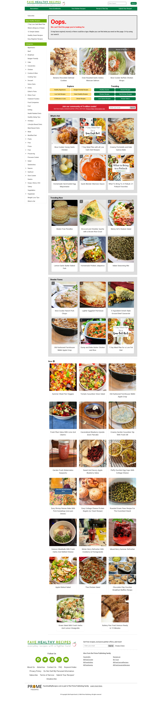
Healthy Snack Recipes (35, 35)
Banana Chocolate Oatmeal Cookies (63, 79)
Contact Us (51, 667)
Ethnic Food (31, 95)
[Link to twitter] (45, 659)
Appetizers (31, 47)
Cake (29, 62)
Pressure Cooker (33, 157)
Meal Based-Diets (34, 128)
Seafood (30, 172)
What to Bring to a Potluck (36, 28)
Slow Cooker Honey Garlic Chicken (64, 148)
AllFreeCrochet (88, 660)
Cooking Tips (32, 77)
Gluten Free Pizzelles (64, 229)
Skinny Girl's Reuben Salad (121, 229)
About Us (31, 667)
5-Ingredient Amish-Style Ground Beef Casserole (121, 312)
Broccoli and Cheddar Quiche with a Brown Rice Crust (92, 230)
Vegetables (31, 190)
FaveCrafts (86, 657)
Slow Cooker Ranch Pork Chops (64, 312)
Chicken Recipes (104, 94)
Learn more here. (96, 686)
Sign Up (132, 107)
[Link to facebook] (38, 659)
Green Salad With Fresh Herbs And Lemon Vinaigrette (70, 626)
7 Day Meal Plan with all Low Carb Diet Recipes (93, 148)
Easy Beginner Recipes (35, 39)
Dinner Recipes (81, 99)
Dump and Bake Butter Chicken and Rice (93, 348)
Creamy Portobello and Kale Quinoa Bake (121, 148)
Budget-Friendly (33, 58)
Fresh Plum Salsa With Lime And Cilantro (63, 433)
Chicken (30, 69)
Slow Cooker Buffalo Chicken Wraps (121, 79)
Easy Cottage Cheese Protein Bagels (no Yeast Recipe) (92, 509)
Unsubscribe (51, 679)
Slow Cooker (32, 175)
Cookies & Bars (33, 73)
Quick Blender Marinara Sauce (92, 184)
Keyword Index (70, 667)
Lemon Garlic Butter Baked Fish (64, 267)
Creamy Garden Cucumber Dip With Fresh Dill (122, 433)
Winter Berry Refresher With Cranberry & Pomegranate (93, 550)
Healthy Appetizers (60, 90)
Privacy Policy (90, 109)
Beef (29, 51)
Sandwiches (32, 165)
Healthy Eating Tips (34, 117)
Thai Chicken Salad (92, 587)
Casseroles (31, 66)
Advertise (41, 667)
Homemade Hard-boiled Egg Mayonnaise (64, 185)
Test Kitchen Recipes (125, 94)
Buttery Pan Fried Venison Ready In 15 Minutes (115, 626)
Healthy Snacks (104, 90)
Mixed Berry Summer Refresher (122, 549)
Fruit (29, 106)
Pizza (30, 146)
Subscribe (31, 16)
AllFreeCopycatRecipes (120, 662)
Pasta (30, 139)
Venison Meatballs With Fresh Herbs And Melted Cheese (63, 550)
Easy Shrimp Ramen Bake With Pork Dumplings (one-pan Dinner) (63, 511)
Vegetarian (31, 194)
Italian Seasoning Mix (121, 266)
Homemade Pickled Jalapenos (93, 266)
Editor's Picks (32, 91)
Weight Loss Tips (33, 197)
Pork (29, 150)
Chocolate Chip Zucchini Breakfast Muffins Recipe (122, 588)
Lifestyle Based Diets (35, 124)
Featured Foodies (33, 99)
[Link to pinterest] (52, 659)
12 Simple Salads (33, 32)
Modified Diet (32, 135)
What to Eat (31, 201)
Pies (29, 143)
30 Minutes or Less (60, 99)
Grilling (30, 110)
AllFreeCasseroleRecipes (121, 665)
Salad (29, 161)
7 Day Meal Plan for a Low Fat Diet (121, 348)
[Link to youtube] (66, 659)
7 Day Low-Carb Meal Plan (36, 24)
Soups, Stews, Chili (34, 183)
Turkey (30, 186)
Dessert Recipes (125, 90)
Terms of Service (47, 675)
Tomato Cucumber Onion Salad (93, 394)
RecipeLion (116, 657)
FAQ (60, 667)
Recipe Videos (125, 99)
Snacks (30, 179)
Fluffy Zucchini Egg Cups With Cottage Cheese (122, 471)
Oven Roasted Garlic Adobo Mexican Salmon (93, 79)
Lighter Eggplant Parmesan (92, 311)
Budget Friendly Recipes (81, 90)
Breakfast (31, 55)
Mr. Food (116, 660)
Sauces (30, 168)
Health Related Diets (34, 113)
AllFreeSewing (88, 665)
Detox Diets (32, 84)
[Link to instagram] (59, 659)
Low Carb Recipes (60, 94)
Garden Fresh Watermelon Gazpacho (63, 471)
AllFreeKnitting (88, 662)
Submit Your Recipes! (65, 675)
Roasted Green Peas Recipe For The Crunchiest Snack (122, 509)
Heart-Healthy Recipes (81, 94)
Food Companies (33, 102)
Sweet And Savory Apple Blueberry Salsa (92, 471)
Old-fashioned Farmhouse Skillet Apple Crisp (64, 348)
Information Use (100, 109)
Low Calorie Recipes (104, 99)
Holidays (30, 121)
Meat (29, 132)
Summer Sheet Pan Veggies (63, 394)
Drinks (30, 88)
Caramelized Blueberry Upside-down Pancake (93, 433)
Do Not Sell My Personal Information (59, 671)
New (50, 361)
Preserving (31, 154)
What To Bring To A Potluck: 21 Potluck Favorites (121, 185)
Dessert (30, 80)
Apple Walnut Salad (63, 587)
